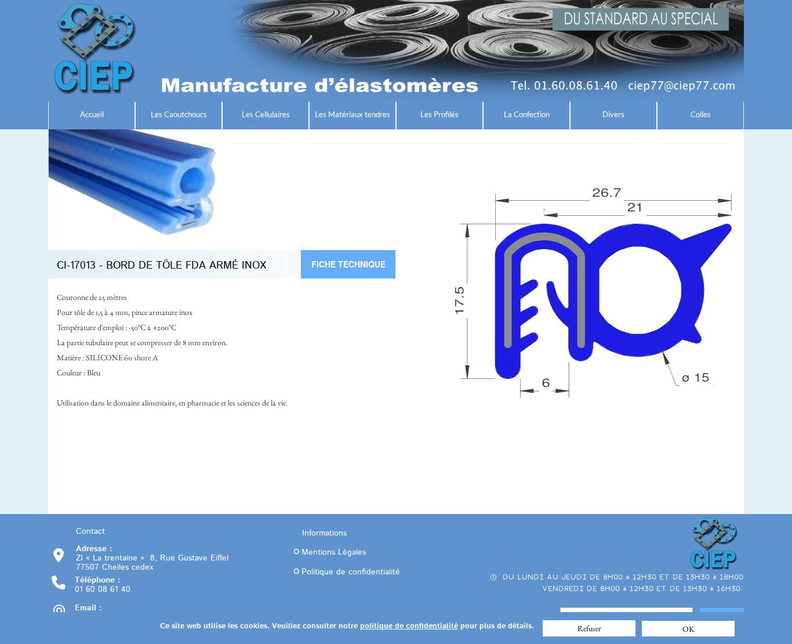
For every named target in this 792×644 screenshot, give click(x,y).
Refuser (589, 628)
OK (688, 629)
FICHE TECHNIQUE (348, 264)
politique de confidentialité (409, 626)
